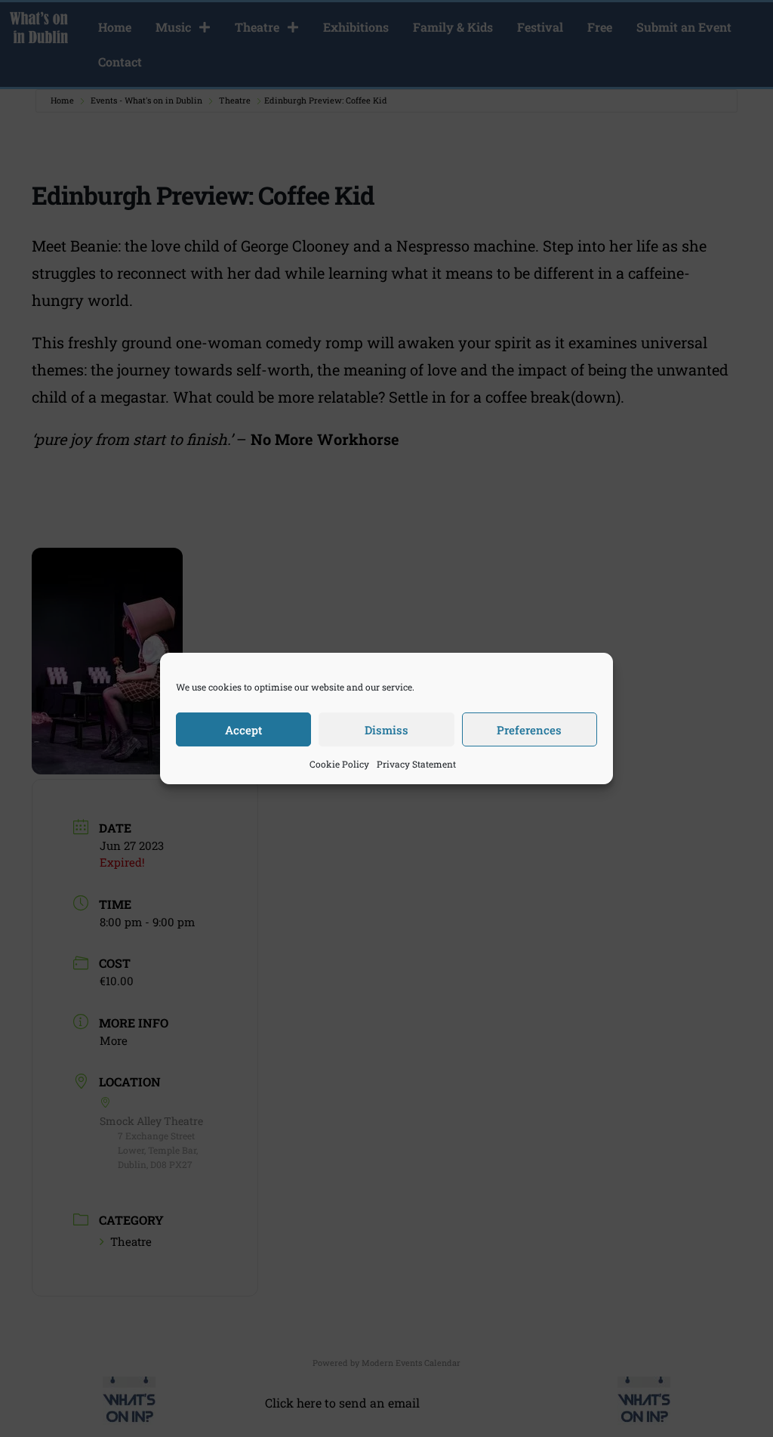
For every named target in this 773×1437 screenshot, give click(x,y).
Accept (243, 729)
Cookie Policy (339, 764)
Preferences (529, 729)
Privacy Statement (416, 764)
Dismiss (386, 729)
